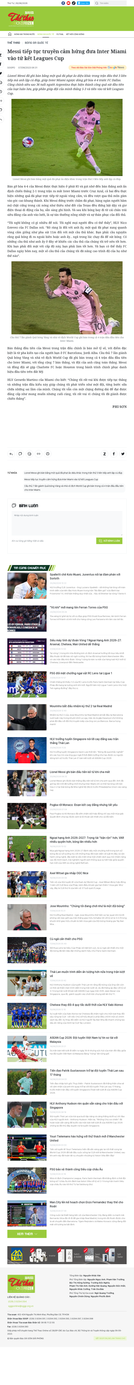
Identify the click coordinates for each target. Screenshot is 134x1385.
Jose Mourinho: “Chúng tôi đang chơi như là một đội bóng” (87, 906)
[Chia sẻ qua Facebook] (113, 454)
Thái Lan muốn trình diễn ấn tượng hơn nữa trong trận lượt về (87, 973)
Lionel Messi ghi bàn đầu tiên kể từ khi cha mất (80, 772)
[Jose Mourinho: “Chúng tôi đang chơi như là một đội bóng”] (27, 917)
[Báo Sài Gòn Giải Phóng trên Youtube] (68, 3)
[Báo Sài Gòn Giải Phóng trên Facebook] (63, 3)
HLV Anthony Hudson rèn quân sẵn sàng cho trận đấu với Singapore (86, 1105)
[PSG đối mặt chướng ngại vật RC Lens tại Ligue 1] (27, 684)
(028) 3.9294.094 (17, 1301)
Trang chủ (9, 34)
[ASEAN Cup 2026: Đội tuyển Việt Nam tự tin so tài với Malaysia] (27, 1049)
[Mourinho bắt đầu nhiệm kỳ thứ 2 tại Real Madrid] (27, 717)
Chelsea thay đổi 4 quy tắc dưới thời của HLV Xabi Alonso (86, 1004)
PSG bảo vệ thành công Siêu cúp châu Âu (76, 1169)
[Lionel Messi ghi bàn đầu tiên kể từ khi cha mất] (27, 783)
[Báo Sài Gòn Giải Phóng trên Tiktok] (74, 3)
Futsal (60, 34)
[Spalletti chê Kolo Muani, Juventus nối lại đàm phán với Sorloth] (27, 586)
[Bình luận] (20, 454)
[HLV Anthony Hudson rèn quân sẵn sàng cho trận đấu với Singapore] (27, 1115)
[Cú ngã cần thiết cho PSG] (27, 950)
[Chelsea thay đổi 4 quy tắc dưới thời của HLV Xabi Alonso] (27, 1016)
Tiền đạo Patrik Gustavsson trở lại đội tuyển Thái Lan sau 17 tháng (87, 1072)
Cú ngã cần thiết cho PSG (66, 939)
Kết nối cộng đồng (75, 34)
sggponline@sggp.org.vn (21, 1306)
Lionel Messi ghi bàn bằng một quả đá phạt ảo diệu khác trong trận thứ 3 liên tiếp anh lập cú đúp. (73, 472)
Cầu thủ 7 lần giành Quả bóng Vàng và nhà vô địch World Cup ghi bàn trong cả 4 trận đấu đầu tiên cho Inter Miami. (74, 487)
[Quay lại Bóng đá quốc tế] (11, 454)
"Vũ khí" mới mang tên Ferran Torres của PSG (79, 607)
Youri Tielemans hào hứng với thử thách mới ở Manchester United (87, 1138)
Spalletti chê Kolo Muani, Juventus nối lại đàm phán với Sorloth (85, 576)
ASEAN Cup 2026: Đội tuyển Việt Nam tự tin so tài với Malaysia (84, 1039)
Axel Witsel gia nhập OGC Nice (69, 873)
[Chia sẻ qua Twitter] (123, 454)
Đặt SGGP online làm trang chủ (110, 1338)
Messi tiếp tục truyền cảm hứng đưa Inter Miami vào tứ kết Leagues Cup (61, 479)
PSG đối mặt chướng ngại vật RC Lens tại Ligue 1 (81, 673)
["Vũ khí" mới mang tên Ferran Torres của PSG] (27, 618)
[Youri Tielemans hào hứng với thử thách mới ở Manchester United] (27, 1147)
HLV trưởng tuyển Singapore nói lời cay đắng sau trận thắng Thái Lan (84, 741)
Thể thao (13, 42)
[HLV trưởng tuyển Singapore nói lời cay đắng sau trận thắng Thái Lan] (27, 750)
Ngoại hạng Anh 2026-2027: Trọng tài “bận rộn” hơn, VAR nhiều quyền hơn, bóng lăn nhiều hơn (87, 839)
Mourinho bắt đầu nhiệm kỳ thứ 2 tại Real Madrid (81, 706)
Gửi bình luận (111, 540)
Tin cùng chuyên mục (30, 567)
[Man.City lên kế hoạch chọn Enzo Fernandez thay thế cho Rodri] (27, 1213)
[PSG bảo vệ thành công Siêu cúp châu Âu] (27, 1180)
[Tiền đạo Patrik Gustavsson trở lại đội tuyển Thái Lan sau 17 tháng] (27, 1082)
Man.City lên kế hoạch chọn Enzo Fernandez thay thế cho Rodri (86, 1204)
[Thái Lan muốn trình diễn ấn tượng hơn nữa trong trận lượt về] (27, 983)
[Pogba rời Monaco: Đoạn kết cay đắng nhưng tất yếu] (27, 816)
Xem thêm (25, 1234)
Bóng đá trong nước (24, 34)
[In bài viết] (47, 454)
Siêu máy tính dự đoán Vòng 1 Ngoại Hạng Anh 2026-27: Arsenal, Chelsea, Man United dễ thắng (86, 642)
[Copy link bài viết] (38, 454)
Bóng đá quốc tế (46, 34)
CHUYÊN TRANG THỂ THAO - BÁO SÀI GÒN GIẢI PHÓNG (21, 19)
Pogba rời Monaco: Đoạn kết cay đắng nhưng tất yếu (83, 805)
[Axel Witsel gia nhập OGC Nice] (27, 884)
